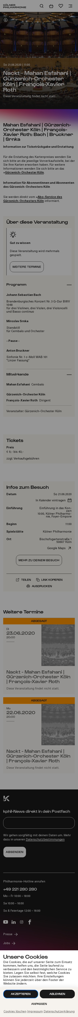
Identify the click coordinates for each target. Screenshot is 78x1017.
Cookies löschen (15, 1011)
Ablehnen (57, 993)
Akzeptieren (21, 993)
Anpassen (39, 1003)
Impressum (35, 1011)
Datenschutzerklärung (59, 1011)
